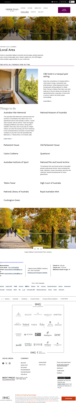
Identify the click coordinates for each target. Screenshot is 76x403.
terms (34, 399)
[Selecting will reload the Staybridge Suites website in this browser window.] (38, 344)
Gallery (41, 12)
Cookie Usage (60, 370)
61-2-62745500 (14, 267)
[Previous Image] (35, 249)
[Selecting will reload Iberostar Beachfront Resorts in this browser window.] (58, 324)
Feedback (59, 372)
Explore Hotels (42, 362)
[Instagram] (9, 363)
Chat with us (24, 374)
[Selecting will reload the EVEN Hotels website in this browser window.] (28, 334)
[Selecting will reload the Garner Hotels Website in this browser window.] (57, 334)
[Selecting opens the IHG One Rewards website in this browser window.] (38, 352)
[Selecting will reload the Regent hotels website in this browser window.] (28, 314)
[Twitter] (6, 363)
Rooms (30, 8)
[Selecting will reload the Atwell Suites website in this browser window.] (28, 344)
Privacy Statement (50, 401)
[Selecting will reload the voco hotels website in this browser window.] (34, 324)
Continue (68, 398)
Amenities (38, 8)
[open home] (2, 298)
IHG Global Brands (25, 369)
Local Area (25, 12)
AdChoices (59, 368)
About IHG (23, 362)
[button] (72, 2)
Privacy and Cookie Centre (64, 362)
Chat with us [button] (8, 1)
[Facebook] (3, 363)
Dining (45, 8)
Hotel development (26, 372)
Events (33, 12)
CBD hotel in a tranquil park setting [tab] (15, 64)
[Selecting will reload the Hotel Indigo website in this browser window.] (17, 324)
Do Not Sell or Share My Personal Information (63, 365)
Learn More (47, 101)
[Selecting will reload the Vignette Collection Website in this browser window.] (48, 314)
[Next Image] (41, 249)
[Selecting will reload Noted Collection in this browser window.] (26, 324)
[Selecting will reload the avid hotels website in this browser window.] (18, 344)
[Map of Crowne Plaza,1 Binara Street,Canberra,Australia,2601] (11, 262)
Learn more (61, 384)
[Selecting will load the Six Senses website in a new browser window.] (18, 314)
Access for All (24, 365)
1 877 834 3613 (21, 379)
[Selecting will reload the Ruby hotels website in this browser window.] (42, 324)
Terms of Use (42, 364)
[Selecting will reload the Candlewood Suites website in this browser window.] (57, 344)
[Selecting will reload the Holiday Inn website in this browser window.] (48, 334)
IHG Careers (24, 367)
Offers (23, 8)
